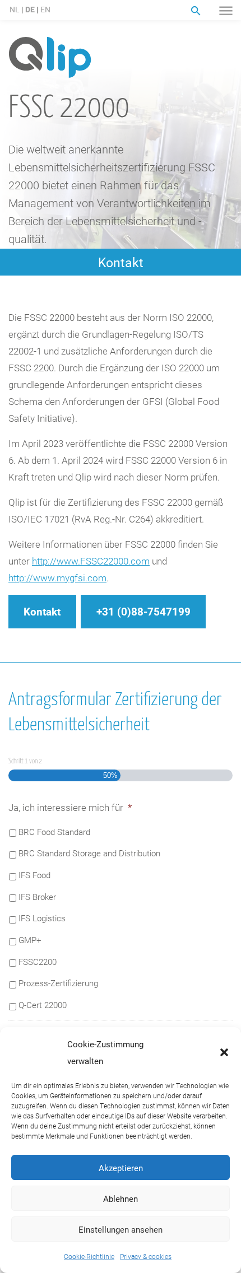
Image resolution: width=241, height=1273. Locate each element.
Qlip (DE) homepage (49, 58)
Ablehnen (120, 1198)
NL (15, 9)
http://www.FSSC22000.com (91, 560)
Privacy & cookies (146, 1256)
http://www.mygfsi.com (57, 577)
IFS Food (34, 874)
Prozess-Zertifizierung (58, 982)
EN (45, 9)
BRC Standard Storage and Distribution (89, 853)
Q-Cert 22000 (42, 1004)
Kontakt (120, 262)
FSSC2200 (37, 961)
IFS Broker (37, 896)
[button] (224, 1052)
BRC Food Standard (54, 831)
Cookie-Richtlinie (89, 1256)
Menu (226, 10)
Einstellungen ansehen (120, 1229)
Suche (196, 11)
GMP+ (29, 939)
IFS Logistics (42, 918)
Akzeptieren (121, 1167)
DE (30, 9)
